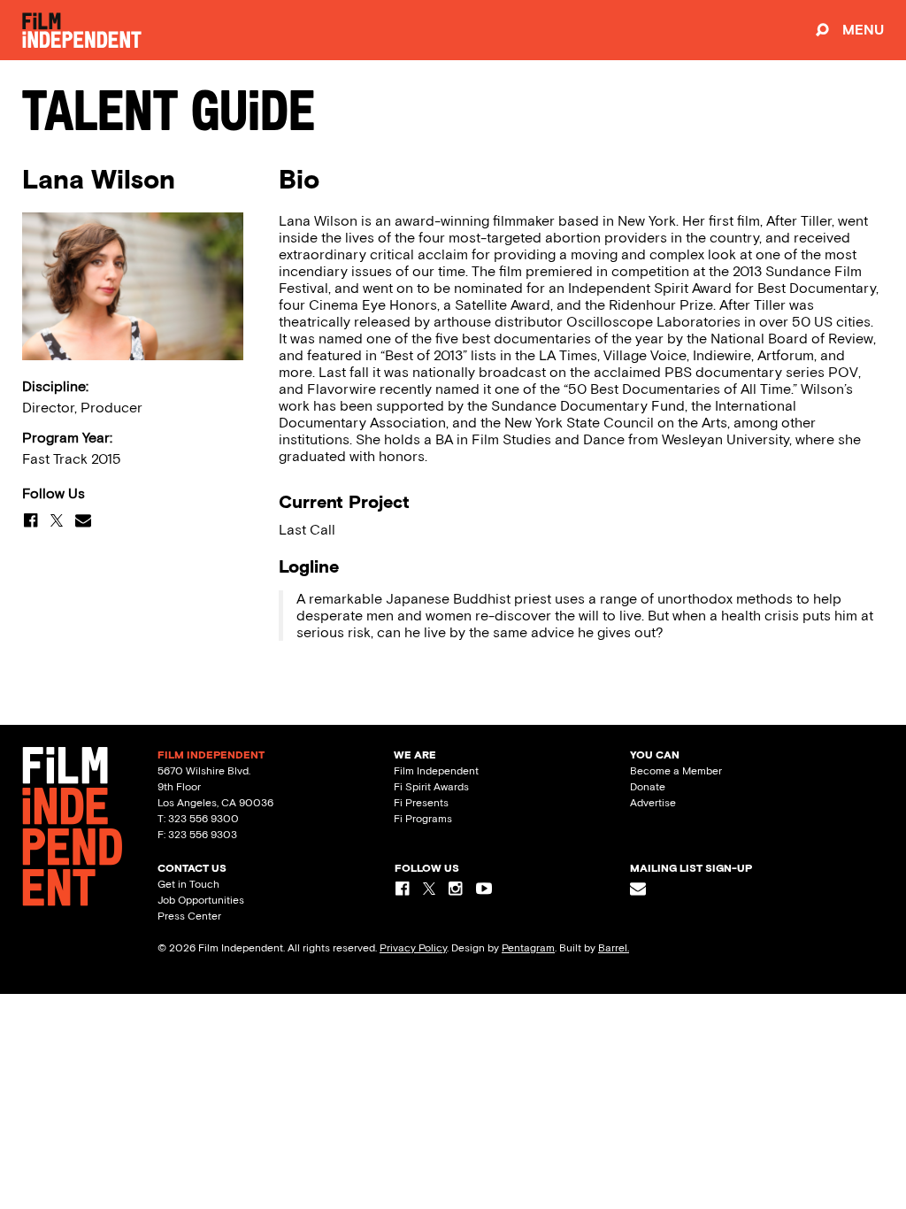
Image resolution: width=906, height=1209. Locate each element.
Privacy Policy (413, 948)
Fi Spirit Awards (431, 787)
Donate (647, 787)
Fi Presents (421, 803)
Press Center (189, 916)
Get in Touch (188, 884)
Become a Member (676, 771)
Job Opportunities (200, 900)
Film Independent (436, 771)
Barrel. (613, 948)
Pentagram (528, 948)
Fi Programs (423, 818)
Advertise (653, 803)
